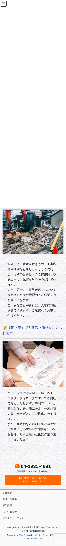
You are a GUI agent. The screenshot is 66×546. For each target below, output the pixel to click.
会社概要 (7, 493)
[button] (33, 480)
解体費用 (7, 505)
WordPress (24, 535)
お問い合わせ (10, 511)
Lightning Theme (41, 535)
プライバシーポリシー (14, 517)
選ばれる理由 (10, 499)
